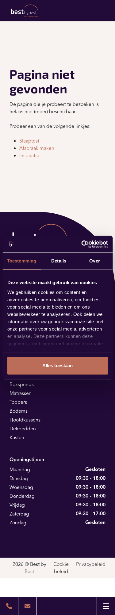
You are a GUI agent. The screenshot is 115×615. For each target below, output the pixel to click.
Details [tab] (58, 260)
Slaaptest (29, 141)
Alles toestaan (57, 365)
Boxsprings (22, 384)
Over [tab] (94, 260)
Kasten (17, 437)
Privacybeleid (90, 564)
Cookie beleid (61, 568)
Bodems (19, 411)
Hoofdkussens (25, 420)
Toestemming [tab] (21, 260)
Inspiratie (29, 155)
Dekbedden (23, 428)
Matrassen (21, 393)
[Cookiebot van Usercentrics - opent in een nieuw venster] (82, 244)
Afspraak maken (36, 148)
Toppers (18, 402)
